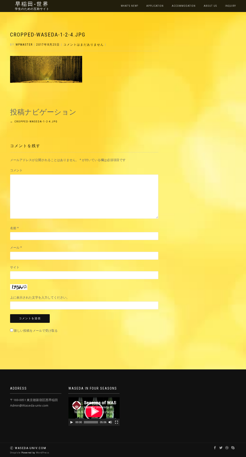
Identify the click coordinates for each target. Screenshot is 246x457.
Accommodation (184, 5)
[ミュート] (110, 422)
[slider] (91, 422)
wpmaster (24, 44)
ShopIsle (15, 452)
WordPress (42, 452)
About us (210, 5)
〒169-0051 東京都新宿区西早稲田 (34, 400)
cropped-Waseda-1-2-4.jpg (48, 35)
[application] (94, 411)
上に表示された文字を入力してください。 (39, 297)
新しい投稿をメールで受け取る (36, 330)
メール (16, 247)
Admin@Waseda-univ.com (29, 405)
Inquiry (230, 5)
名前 (14, 228)
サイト (14, 267)
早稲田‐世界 (32, 4)
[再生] (72, 422)
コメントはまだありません (83, 44)
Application (155, 5)
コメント (16, 170)
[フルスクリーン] (116, 422)
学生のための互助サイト (32, 9)
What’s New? (129, 5)
